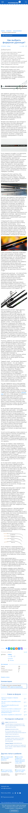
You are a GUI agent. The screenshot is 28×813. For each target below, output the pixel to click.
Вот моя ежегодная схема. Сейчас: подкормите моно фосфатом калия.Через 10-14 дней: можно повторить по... (15, 733)
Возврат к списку (5, 677)
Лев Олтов (7, 736)
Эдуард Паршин (9, 743)
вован (6, 722)
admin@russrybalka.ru (6, 788)
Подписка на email (8, 797)
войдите (4, 687)
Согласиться (14, 810)
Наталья (7, 729)
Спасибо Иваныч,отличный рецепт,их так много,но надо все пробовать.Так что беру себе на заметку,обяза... (15, 726)
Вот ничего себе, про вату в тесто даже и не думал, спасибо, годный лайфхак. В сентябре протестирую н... (15, 747)
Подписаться (8, 35)
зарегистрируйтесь (16, 687)
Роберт (10, 654)
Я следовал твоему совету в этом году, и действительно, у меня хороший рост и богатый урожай (14, 740)
